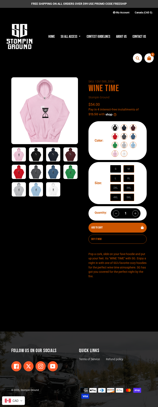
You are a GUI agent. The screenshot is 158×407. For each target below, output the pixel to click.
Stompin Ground (98, 97)
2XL (115, 187)
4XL (115, 197)
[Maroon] (133, 127)
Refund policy (114, 359)
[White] (124, 153)
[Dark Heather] (124, 136)
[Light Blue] (133, 145)
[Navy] (124, 127)
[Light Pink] (115, 153)
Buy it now (96, 239)
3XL (129, 187)
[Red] (115, 136)
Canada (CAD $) (143, 12)
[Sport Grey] (124, 145)
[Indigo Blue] (133, 136)
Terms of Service (89, 359)
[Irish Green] (115, 145)
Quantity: (101, 212)
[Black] (115, 127)
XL (128, 178)
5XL (129, 197)
